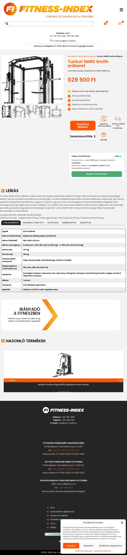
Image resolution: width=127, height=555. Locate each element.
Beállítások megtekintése (110, 545)
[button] (122, 522)
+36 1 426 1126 (58, 469)
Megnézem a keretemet (96, 174)
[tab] (11, 222)
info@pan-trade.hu (67, 41)
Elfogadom (71, 545)
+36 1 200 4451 (59, 36)
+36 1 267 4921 (72, 36)
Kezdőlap (72, 56)
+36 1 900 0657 (65, 487)
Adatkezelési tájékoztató (84, 551)
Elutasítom (88, 545)
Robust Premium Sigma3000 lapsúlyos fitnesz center (63, 384)
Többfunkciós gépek (86, 56)
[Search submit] (7, 23)
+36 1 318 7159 (68, 420)
